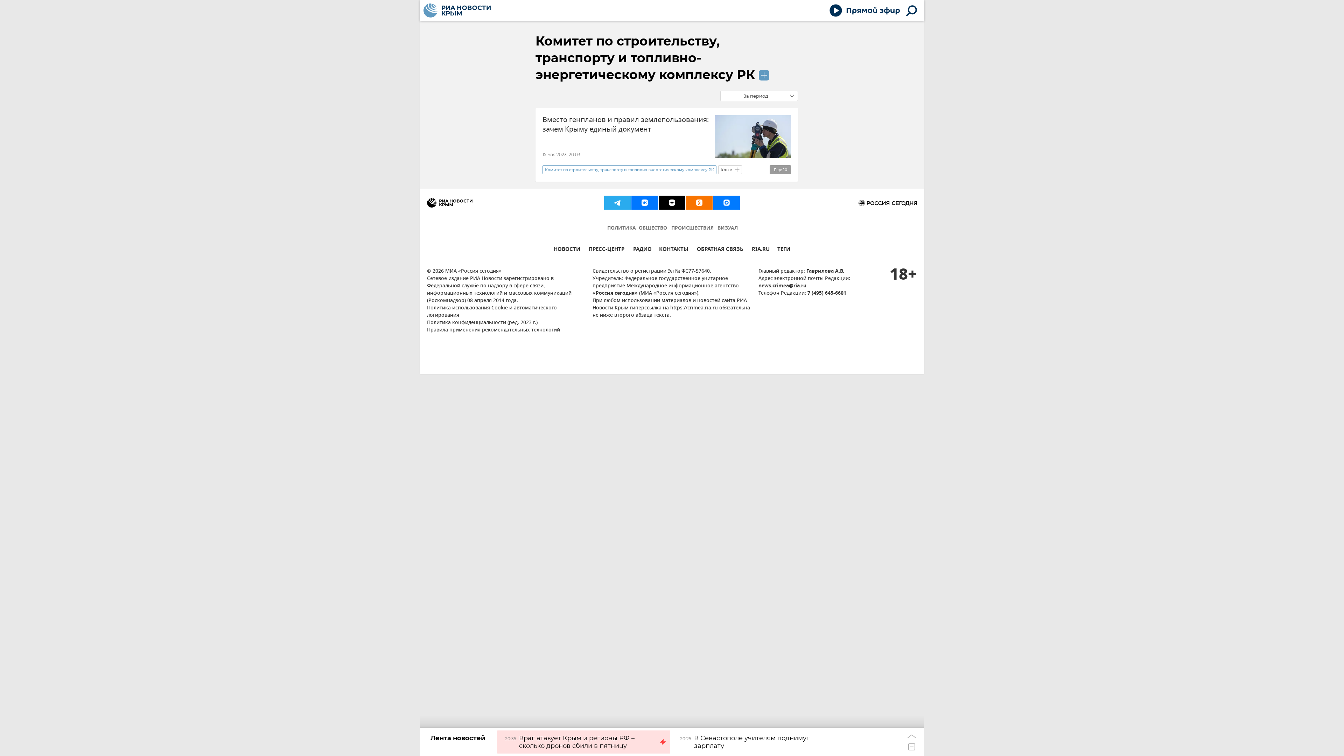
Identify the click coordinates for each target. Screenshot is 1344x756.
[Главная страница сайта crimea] (457, 10)
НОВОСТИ (567, 250)
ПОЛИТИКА (621, 228)
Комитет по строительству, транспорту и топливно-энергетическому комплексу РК (645, 57)
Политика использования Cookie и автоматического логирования (492, 312)
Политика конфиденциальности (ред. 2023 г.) (482, 323)
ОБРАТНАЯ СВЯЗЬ (720, 250)
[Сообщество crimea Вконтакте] (644, 203)
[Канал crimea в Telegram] (617, 203)
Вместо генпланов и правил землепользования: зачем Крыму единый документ (625, 124)
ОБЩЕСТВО (653, 228)
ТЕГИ (783, 250)
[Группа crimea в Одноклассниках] (699, 203)
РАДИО (642, 250)
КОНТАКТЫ (673, 250)
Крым (727, 169)
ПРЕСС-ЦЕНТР (606, 250)
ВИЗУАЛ (728, 228)
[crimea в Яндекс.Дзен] (672, 203)
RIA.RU (761, 250)
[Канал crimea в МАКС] (726, 203)
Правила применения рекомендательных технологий (493, 330)
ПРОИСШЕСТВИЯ (692, 228)
